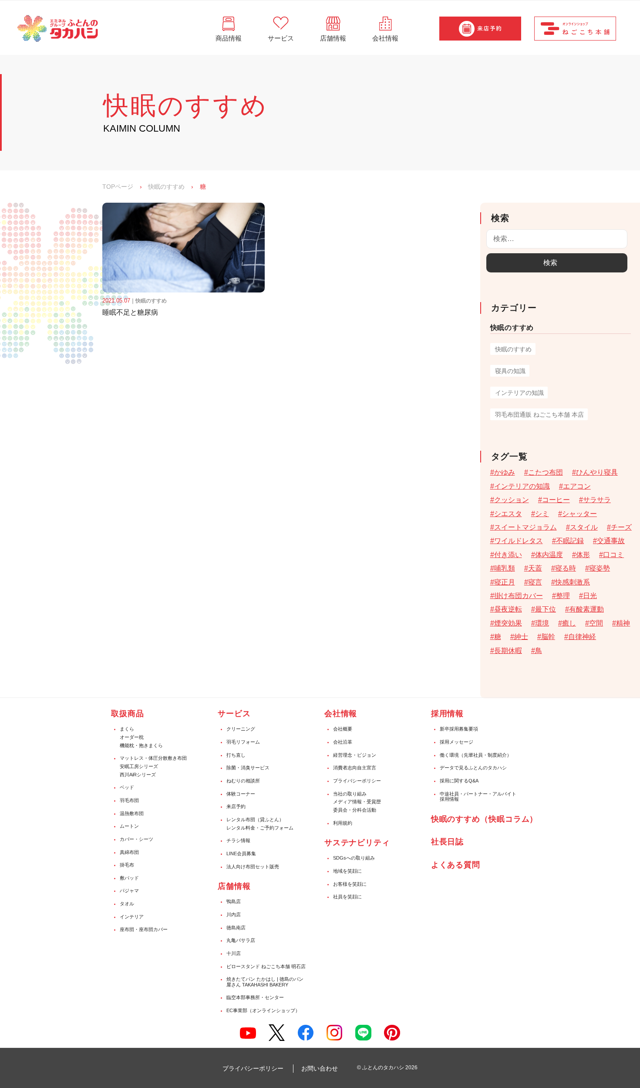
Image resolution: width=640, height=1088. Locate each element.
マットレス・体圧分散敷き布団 (153, 758)
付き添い (508, 554)
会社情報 (340, 713)
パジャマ (129, 890)
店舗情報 (234, 886)
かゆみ (504, 472)
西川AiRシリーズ (138, 774)
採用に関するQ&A (459, 780)
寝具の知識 (510, 370)
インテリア (132, 916)
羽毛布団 (129, 800)
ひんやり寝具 (597, 472)
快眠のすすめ (166, 186)
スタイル (584, 527)
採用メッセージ (456, 742)
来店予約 (236, 806)
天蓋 (535, 568)
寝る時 (565, 568)
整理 (563, 595)
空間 (596, 623)
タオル (127, 903)
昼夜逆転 (508, 609)
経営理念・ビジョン (354, 755)
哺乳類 (504, 568)
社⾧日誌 (447, 841)
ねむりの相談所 (243, 780)
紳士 (521, 636)
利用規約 (342, 823)
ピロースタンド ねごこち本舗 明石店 (266, 966)
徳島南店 (236, 927)
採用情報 (447, 713)
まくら (127, 728)
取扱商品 (127, 713)
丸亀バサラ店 (240, 940)
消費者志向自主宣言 (354, 767)
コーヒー (556, 499)
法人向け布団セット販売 (252, 866)
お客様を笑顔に (350, 884)
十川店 (233, 953)
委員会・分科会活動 (354, 810)
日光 (590, 595)
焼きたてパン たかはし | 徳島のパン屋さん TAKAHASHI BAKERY (264, 981)
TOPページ (117, 186)
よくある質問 (455, 864)
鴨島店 (233, 901)
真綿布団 (129, 852)
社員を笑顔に (347, 896)
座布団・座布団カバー (144, 929)
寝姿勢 (599, 568)
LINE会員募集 (241, 853)
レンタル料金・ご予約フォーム (259, 827)
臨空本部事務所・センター (255, 997)
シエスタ (508, 513)
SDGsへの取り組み (354, 857)
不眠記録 (570, 540)
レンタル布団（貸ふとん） (255, 819)
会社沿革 (342, 742)
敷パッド (129, 878)
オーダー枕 (132, 737)
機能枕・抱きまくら (141, 745)
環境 (542, 623)
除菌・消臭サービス (247, 767)
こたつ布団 (545, 472)
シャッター (579, 513)
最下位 (545, 609)
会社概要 (342, 728)
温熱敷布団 (132, 813)
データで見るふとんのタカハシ (473, 767)
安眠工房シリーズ (139, 766)
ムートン (129, 826)
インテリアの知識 (519, 392)
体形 (583, 554)
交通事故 (611, 540)
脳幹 (548, 636)
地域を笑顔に (347, 871)
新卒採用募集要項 (459, 728)
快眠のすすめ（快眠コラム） (484, 819)
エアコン (577, 486)
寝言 (535, 582)
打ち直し (236, 755)
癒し (569, 623)
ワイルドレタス (518, 540)
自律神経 (582, 636)
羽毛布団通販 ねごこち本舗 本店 (539, 414)
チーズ (621, 527)
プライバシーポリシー (357, 780)
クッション (511, 499)
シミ (542, 513)
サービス (234, 713)
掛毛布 (127, 864)
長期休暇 (508, 650)
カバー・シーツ (136, 839)
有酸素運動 (586, 609)
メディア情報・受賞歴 (357, 801)
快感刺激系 (572, 582)
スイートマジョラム (525, 527)
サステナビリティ (357, 842)
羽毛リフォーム (243, 742)
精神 (623, 623)
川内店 (233, 914)
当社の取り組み (350, 793)
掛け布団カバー (518, 595)
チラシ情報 (238, 840)
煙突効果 (508, 623)
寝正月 (504, 582)
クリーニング (240, 728)
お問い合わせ (319, 1068)
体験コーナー (240, 793)
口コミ (613, 554)
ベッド (127, 787)
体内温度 (549, 554)
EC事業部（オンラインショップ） (263, 1010)
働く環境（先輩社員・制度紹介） (476, 755)
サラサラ (597, 499)
